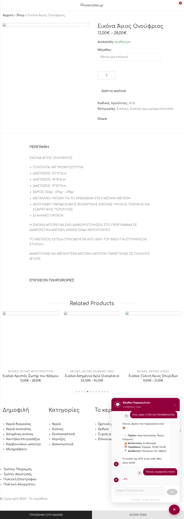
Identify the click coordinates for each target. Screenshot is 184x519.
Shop (20, 15)
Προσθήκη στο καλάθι (46, 515)
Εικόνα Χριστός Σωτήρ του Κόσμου (31, 376)
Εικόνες (122, 108)
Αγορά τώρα (138, 515)
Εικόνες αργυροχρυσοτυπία (151, 108)
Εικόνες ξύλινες (159, 371)
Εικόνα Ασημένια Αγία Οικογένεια (92, 376)
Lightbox (82, 30)
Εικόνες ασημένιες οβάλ (98, 371)
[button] (76, 391)
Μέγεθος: (105, 50)
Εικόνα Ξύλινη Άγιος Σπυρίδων (153, 376)
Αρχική (8, 15)
